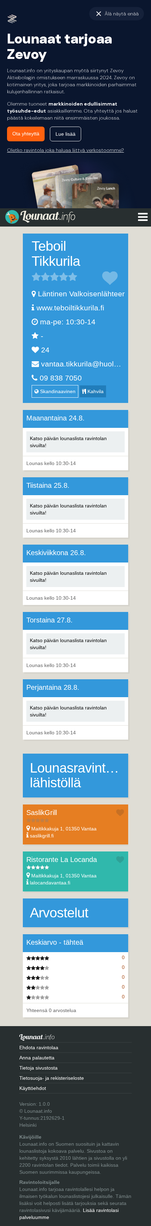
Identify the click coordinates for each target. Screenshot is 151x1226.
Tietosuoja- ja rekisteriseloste (51, 1078)
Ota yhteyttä (25, 133)
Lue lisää (65, 134)
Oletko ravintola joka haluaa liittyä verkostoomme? (65, 150)
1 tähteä (36, 276)
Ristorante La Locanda (61, 859)
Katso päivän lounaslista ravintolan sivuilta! (68, 442)
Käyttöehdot (32, 1088)
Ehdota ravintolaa (38, 1047)
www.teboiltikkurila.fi (70, 308)
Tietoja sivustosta (38, 1068)
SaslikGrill (41, 812)
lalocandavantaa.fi (50, 882)
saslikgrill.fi (42, 835)
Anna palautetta (36, 1057)
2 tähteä (41, 276)
